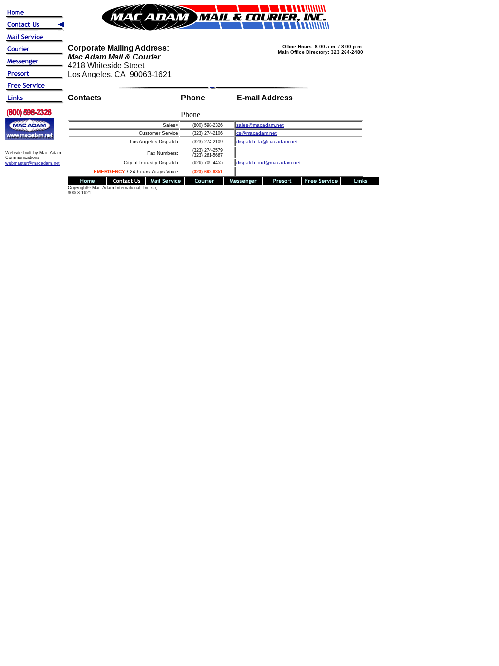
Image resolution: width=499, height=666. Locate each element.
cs (256, 133)
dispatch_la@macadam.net (267, 141)
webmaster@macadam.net (32, 163)
